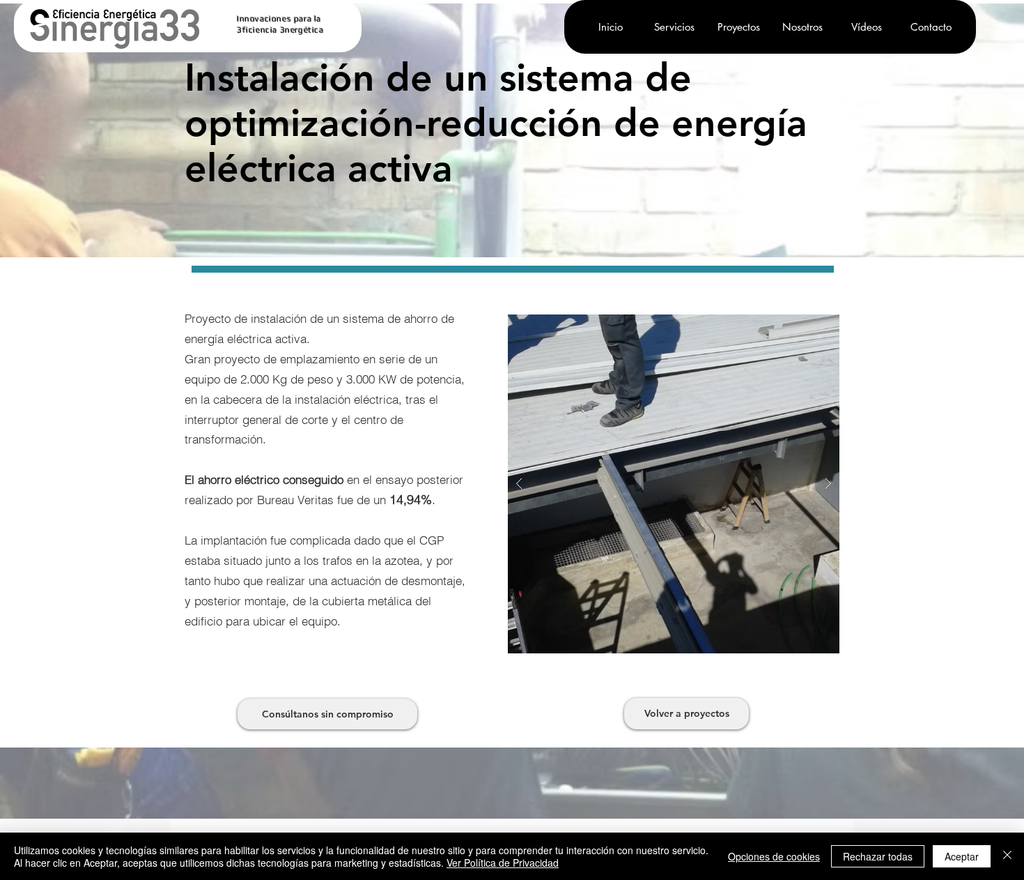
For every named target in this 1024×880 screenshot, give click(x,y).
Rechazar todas (878, 856)
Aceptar (962, 856)
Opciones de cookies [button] (774, 856)
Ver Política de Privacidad (503, 863)
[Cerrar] (1007, 856)
